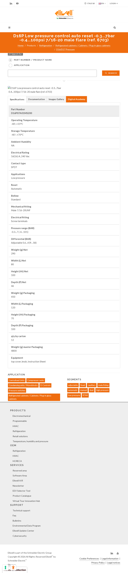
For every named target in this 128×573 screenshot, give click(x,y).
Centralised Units (17, 380)
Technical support (21, 510)
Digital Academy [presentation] (76, 99)
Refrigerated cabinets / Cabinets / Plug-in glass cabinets (82, 45)
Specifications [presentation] (17, 99)
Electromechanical (21, 416)
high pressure (102, 390)
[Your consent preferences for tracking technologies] (5, 567)
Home (21, 45)
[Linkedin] (11, 3)
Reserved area (20, 470)
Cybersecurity (20, 535)
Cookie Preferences (89, 558)
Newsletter (18, 485)
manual (83, 390)
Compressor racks (35, 380)
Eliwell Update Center (23, 530)
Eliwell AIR (18, 480)
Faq (14, 515)
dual (92, 390)
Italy (90, 3)
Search (112, 73)
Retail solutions (20, 436)
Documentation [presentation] (36, 99)
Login (113, 3)
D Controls (45, 385)
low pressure (74, 395)
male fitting (103, 385)
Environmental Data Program (27, 525)
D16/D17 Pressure (65, 49)
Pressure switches (17, 390)
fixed (83, 385)
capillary (92, 385)
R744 (85, 395)
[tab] (17, 99)
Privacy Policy (98, 562)
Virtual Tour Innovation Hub (26, 501)
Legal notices (113, 562)
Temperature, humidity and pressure (30, 441)
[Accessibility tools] (13, 567)
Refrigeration (45, 45)
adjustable (73, 385)
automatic (72, 390)
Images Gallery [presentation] (56, 99)
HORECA (17, 461)
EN (102, 3)
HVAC (16, 426)
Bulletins (17, 520)
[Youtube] (17, 3)
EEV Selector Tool (21, 490)
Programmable (20, 421)
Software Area (20, 475)
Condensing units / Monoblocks (23, 385)
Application (22, 65)
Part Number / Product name (33, 60)
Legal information (110, 558)
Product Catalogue (22, 495)
